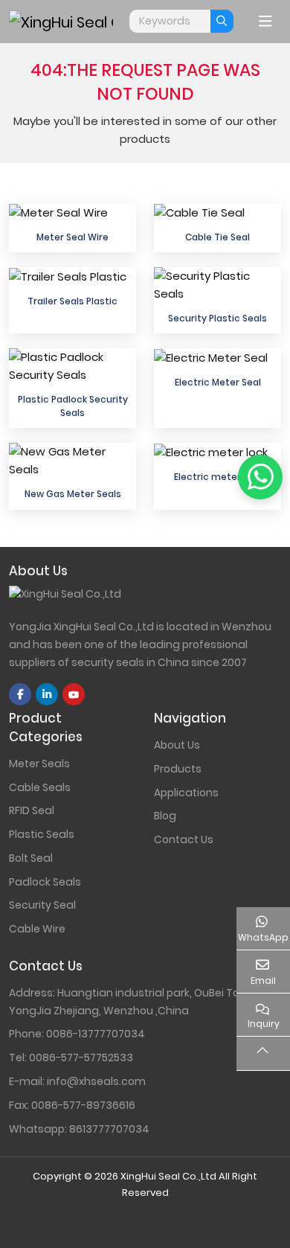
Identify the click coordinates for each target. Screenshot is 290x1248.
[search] (221, 21)
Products (178, 768)
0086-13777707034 (95, 1033)
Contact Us (183, 839)
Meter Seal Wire (72, 237)
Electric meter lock (218, 476)
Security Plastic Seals (217, 318)
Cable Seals (40, 787)
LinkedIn (47, 694)
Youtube (73, 694)
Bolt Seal (31, 858)
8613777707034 (109, 1128)
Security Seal (42, 904)
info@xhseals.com (96, 1081)
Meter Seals (39, 763)
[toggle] (265, 21)
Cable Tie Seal (217, 237)
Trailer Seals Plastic (72, 301)
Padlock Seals (45, 881)
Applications (186, 792)
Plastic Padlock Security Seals (73, 405)
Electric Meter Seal (218, 382)
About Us (177, 744)
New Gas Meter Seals (73, 493)
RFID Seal (31, 810)
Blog (165, 815)
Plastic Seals (41, 834)
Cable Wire (37, 928)
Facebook (20, 694)
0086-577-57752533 (81, 1057)
